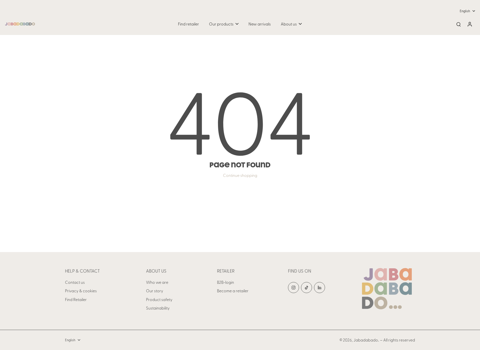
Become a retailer (232, 290)
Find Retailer (76, 299)
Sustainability (158, 308)
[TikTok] (306, 287)
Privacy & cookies (81, 290)
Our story (154, 290)
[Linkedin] (319, 287)
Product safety (159, 299)
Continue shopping (240, 175)
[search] (458, 24)
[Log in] (469, 24)
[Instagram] (293, 287)
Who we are (157, 282)
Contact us (75, 282)
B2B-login (225, 282)
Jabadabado (366, 340)
